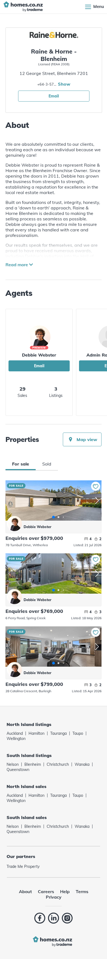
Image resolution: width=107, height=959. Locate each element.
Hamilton (36, 733)
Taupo (77, 733)
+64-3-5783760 (47, 84)
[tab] (20, 463)
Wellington (16, 739)
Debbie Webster (39, 355)
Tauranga (58, 733)
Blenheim (32, 764)
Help (65, 891)
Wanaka (82, 764)
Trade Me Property (23, 866)
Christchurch (58, 764)
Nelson (13, 764)
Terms (82, 891)
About (25, 891)
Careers (46, 891)
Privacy (53, 897)
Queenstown (18, 770)
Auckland (15, 733)
